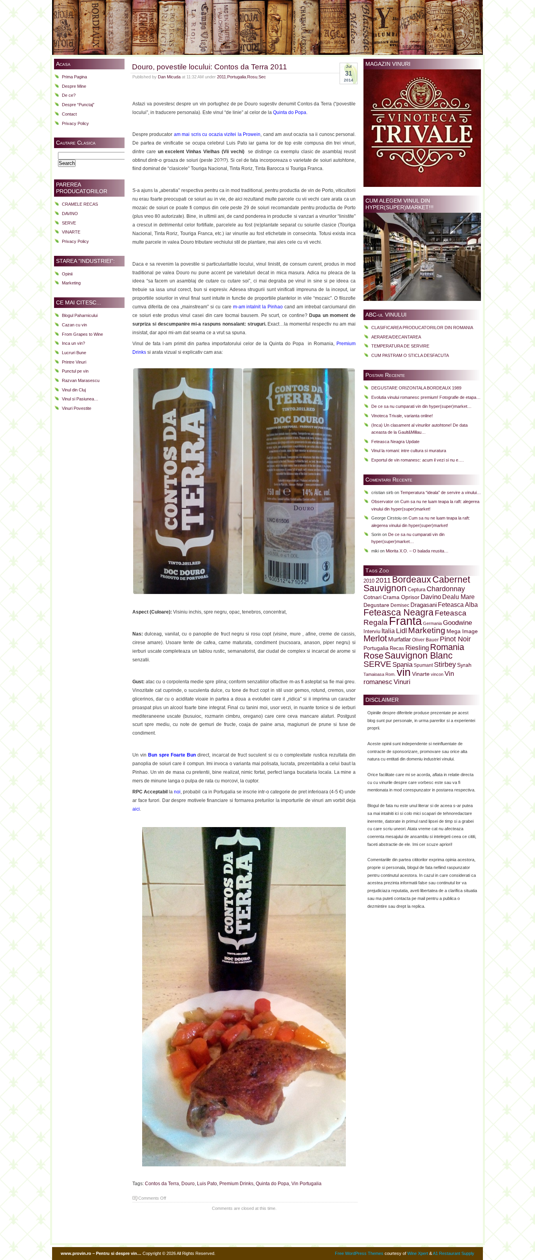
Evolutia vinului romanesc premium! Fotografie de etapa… (426, 397)
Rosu (252, 76)
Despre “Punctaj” (78, 104)
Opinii (67, 274)
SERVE (69, 223)
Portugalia (236, 76)
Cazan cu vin (74, 324)
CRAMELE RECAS (80, 204)
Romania (447, 647)
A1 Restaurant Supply (453, 1253)
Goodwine (457, 622)
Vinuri (402, 682)
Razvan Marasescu (80, 380)
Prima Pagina (74, 76)
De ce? (69, 95)
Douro (188, 1183)
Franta (405, 620)
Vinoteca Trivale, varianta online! (402, 415)
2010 (368, 581)
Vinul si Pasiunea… (80, 398)
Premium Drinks (236, 1183)
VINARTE (71, 232)
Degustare (376, 605)
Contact (69, 114)
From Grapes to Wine (82, 334)
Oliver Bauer (425, 639)
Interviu (371, 631)
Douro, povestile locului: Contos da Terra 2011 (209, 66)
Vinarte (421, 674)
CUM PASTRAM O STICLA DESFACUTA (410, 355)
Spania (402, 664)
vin (404, 672)
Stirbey (445, 664)
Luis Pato (207, 1183)
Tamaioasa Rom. (379, 674)
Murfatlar (399, 639)
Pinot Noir (455, 639)
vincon (437, 674)
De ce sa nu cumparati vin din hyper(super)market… (421, 406)
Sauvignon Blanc (419, 655)
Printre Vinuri (74, 362)
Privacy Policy (75, 123)
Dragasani (423, 604)
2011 (221, 76)
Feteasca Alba (458, 604)
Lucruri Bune (74, 352)
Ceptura (416, 589)
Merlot (375, 638)
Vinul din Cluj (74, 389)
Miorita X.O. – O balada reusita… (417, 551)
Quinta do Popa (272, 1183)
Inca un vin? (73, 343)
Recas (397, 648)
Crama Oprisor (401, 597)
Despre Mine (74, 86)
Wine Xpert (417, 1253)
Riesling (417, 648)
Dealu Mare (458, 596)
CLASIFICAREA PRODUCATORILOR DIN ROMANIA (422, 327)
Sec (262, 76)
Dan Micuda (169, 76)
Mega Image (462, 631)
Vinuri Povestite (76, 408)
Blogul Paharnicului (80, 315)
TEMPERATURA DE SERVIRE (400, 346)
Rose (373, 656)
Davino (431, 597)
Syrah (464, 665)
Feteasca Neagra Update (395, 441)
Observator (382, 501)
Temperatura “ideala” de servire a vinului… (440, 492)
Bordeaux (411, 579)
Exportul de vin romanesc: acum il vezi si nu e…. (417, 460)
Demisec (399, 605)
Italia (388, 631)
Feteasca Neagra (398, 612)
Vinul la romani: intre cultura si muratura (408, 450)
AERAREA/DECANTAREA (396, 337)
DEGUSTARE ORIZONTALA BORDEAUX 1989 (416, 388)
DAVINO (70, 213)
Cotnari (372, 597)
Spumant (423, 665)
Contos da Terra (162, 1183)
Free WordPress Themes (359, 1253)
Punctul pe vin (75, 371)
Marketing (71, 283)
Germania (432, 623)
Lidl (401, 631)
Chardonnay (446, 589)
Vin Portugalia (306, 1183)
